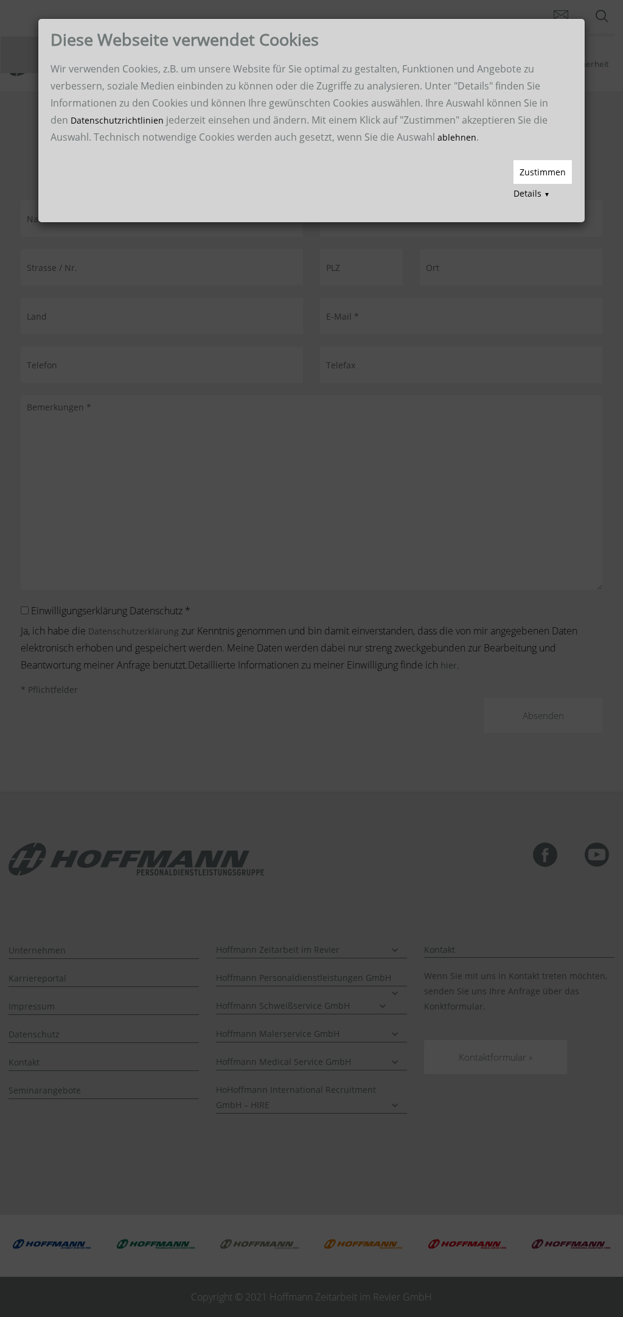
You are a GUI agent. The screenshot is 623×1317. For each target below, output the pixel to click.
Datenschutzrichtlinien (117, 120)
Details (531, 193)
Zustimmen (543, 172)
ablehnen (456, 137)
